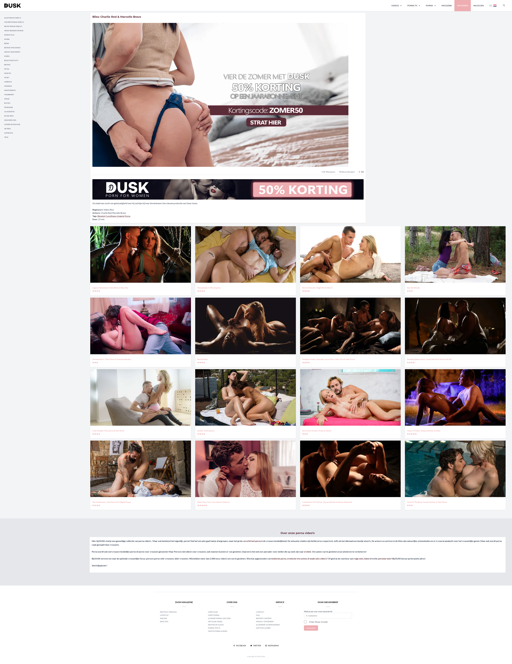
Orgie (7, 99)
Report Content (263, 618)
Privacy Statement (265, 622)
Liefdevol (8, 133)
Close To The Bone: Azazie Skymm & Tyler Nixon (427, 502)
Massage (8, 86)
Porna (429, 5)
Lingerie (120, 216)
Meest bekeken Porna (13, 31)
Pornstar (8, 107)
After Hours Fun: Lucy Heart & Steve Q (213, 502)
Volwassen (9, 95)
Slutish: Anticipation (205, 431)
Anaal (7, 39)
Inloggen (478, 5)
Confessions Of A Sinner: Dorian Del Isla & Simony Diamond (327, 502)
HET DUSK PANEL (215, 622)
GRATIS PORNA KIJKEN (217, 631)
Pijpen (7, 56)
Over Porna (213, 615)
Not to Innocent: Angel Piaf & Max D (317, 288)
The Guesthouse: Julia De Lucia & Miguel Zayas (111, 502)
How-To (7, 73)
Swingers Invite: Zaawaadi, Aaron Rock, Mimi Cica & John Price (328, 359)
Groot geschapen (12, 52)
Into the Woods (413, 288)
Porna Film (9, 35)
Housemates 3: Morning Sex (209, 288)
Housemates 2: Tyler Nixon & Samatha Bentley (111, 359)
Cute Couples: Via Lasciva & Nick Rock (108, 431)
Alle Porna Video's (12, 18)
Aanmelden (311, 628)
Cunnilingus (111, 216)
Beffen (7, 65)
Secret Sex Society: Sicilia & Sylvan (316, 431)
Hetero (7, 129)
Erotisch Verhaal (168, 612)
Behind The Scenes (12, 48)
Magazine (446, 5)
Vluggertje (9, 112)
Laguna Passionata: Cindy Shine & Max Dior (110, 288)
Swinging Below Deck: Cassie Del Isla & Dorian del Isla (429, 359)
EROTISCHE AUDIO (216, 625)
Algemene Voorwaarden (268, 625)
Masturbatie (10, 90)
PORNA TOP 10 (214, 628)
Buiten (7, 103)
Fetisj (6, 69)
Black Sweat (202, 359)
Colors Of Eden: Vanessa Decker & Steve (423, 431)
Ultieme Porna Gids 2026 (219, 618)
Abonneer (462, 5)
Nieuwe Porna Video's (14, 22)
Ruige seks (8, 116)
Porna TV (412, 5)
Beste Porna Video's (13, 26)
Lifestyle (164, 615)
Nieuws (163, 618)
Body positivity (11, 60)
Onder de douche (12, 124)
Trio (6, 137)
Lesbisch (8, 82)
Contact (260, 612)
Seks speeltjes (10, 120)
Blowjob (101, 216)
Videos (395, 5)
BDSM (6, 43)
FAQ (258, 615)
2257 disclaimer (263, 628)
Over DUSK (213, 612)
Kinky (6, 77)
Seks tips (164, 622)
